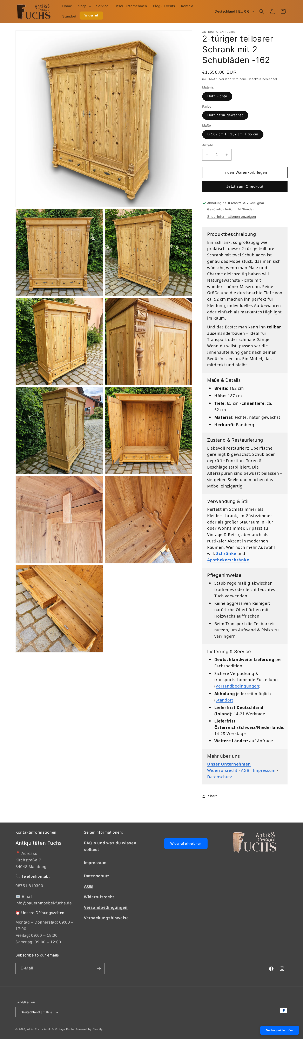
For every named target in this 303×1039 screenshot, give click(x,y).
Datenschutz (219, 777)
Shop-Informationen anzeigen (231, 217)
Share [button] (213, 796)
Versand (225, 79)
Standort (224, 700)
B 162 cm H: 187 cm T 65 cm (232, 134)
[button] (84, 6)
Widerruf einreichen (185, 843)
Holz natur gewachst (225, 115)
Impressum (264, 770)
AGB (245, 770)
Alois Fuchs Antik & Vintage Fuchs (51, 1029)
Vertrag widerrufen (279, 1030)
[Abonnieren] (98, 968)
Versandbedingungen (237, 686)
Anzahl (207, 145)
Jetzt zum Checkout (244, 186)
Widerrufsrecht (222, 770)
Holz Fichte (217, 96)
